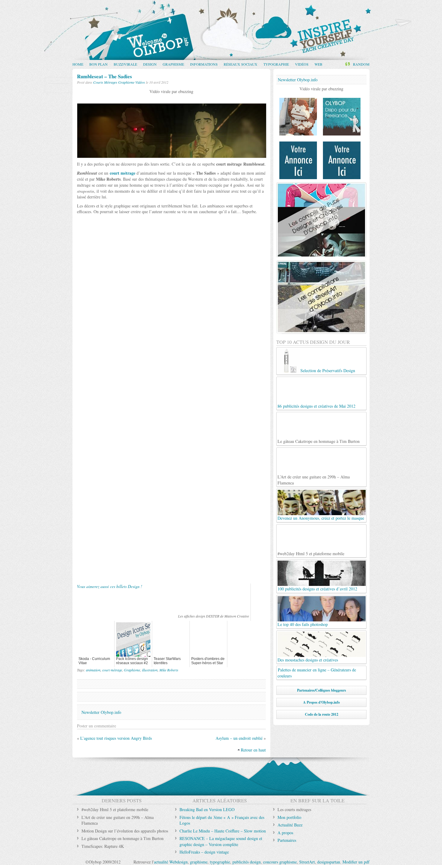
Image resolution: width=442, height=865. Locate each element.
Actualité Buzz (290, 825)
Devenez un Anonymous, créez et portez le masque (321, 518)
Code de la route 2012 (321, 714)
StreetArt (307, 862)
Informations (204, 64)
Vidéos (301, 64)
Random (361, 64)
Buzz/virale (125, 64)
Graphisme (173, 64)
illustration (150, 669)
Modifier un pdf (356, 862)
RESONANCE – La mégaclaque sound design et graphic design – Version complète (221, 841)
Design (150, 64)
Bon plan (98, 64)
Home (77, 64)
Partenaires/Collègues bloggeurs (321, 690)
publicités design (246, 862)
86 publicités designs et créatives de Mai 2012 (316, 406)
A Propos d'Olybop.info (321, 702)
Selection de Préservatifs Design (327, 370)
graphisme (198, 862)
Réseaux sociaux (240, 64)
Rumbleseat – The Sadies (104, 76)
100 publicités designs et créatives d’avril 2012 (317, 589)
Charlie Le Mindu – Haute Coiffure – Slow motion (223, 831)
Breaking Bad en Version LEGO (207, 809)
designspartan (328, 862)
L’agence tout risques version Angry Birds (116, 738)
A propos (285, 832)
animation (93, 669)
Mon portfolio (289, 817)
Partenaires (287, 840)
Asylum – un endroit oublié (239, 738)
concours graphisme (280, 862)
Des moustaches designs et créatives (308, 660)
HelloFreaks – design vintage (204, 852)
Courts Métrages (105, 82)
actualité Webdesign (171, 862)
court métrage (122, 173)
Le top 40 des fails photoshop (303, 624)
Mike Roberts (168, 669)
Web (318, 64)
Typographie (276, 64)
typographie (220, 862)
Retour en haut (253, 750)
